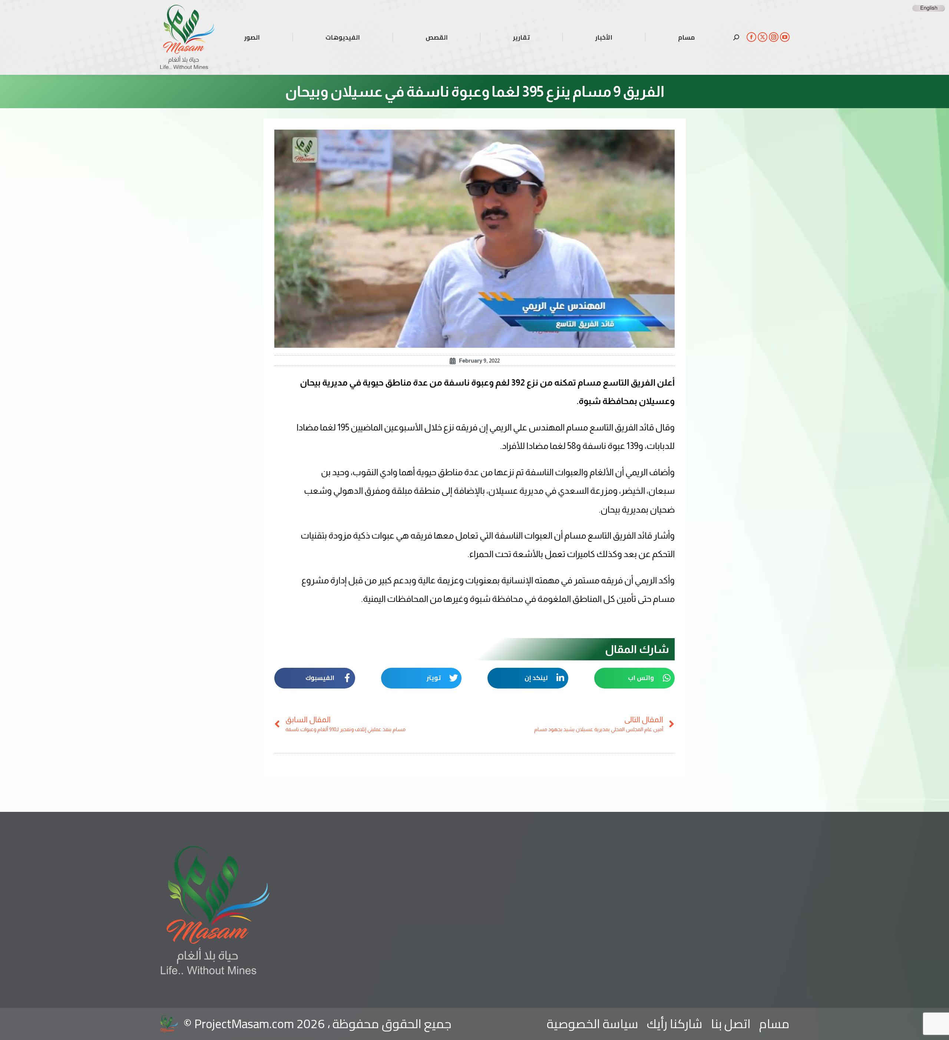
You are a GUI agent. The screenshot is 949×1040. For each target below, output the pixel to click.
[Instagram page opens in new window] (773, 37)
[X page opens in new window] (762, 37)
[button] (634, 678)
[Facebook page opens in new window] (751, 37)
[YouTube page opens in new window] (785, 37)
